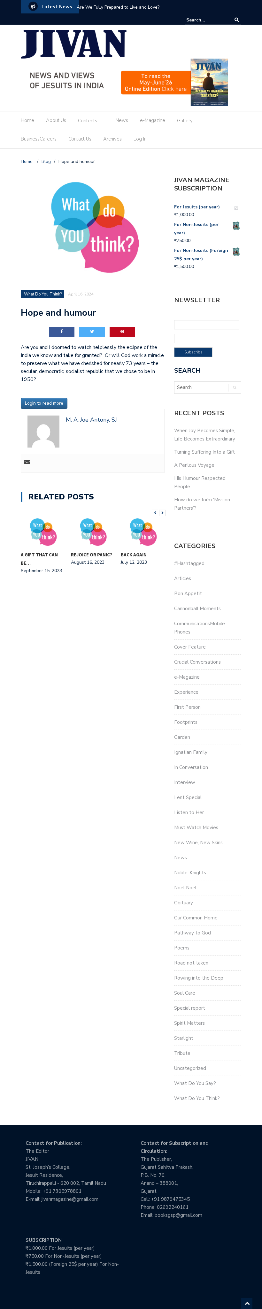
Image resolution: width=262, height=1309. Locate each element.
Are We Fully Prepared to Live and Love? (118, 7)
